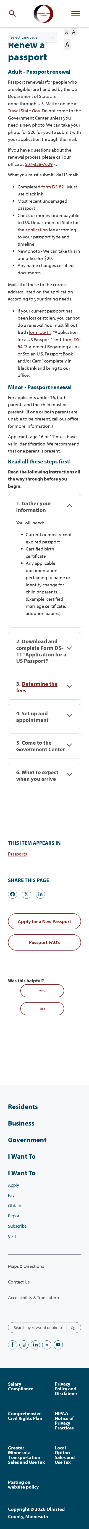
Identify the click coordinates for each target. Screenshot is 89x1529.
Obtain (14, 1205)
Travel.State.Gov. (24, 110)
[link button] (44, 921)
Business (21, 1123)
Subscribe (17, 1226)
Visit (12, 1236)
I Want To (22, 1156)
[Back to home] (44, 13)
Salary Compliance (20, 1386)
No (42, 1008)
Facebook (12, 1345)
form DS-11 (40, 332)
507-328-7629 (39, 164)
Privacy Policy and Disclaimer (66, 1388)
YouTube (58, 1345)
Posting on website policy (23, 1484)
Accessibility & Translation (33, 1297)
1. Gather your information (33, 506)
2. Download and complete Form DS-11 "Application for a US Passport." (41, 651)
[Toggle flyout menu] (75, 13)
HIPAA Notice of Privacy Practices (64, 1420)
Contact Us (19, 1282)
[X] (26, 893)
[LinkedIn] (40, 893)
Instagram (24, 1345)
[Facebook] (12, 893)
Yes (42, 990)
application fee (40, 230)
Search (69, 1328)
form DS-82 (52, 187)
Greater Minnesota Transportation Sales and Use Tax (26, 1455)
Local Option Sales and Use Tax (65, 1455)
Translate (12, 44)
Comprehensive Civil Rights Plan (25, 1415)
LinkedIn (35, 1345)
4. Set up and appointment (32, 716)
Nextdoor (47, 1345)
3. (37, 687)
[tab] (44, 506)
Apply (13, 1185)
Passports (17, 854)
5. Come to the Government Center (40, 746)
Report (14, 1216)
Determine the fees (37, 687)
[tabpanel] (44, 573)
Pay (11, 1195)
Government (27, 1139)
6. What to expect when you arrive (37, 775)
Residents (23, 1106)
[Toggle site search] (13, 13)
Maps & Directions (26, 1266)
